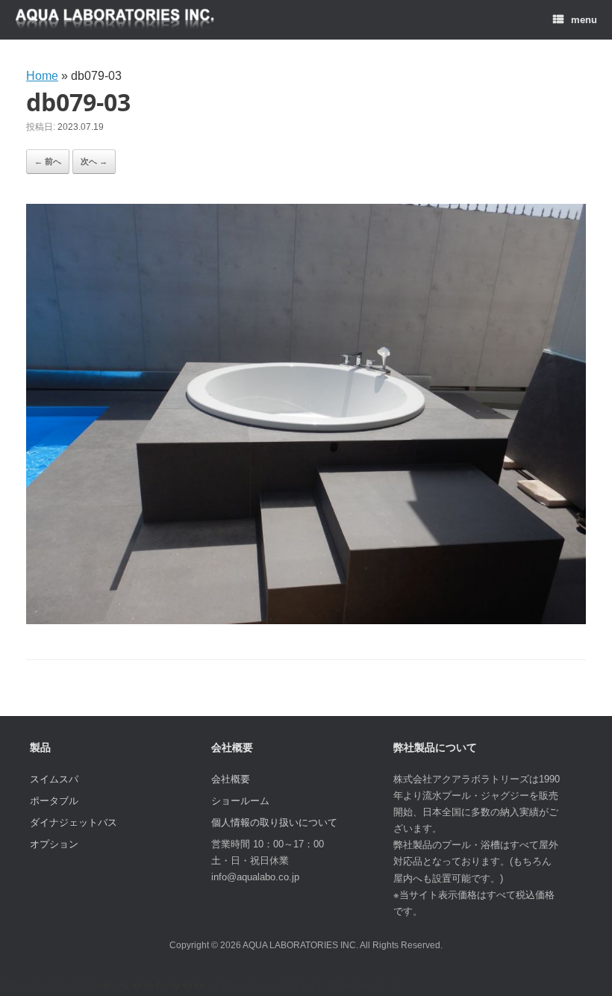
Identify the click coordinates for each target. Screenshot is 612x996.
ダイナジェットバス (73, 822)
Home (42, 75)
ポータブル (54, 800)
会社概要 (230, 779)
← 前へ (47, 161)
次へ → (94, 161)
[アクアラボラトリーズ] (115, 19)
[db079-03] (306, 620)
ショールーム (240, 800)
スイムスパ (54, 779)
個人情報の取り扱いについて (274, 822)
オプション (54, 844)
